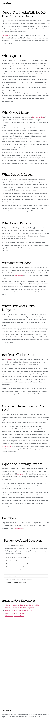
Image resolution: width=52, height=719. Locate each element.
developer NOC (6, 446)
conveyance (18, 528)
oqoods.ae (6, 3)
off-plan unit (7, 359)
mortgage (20, 474)
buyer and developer (38, 117)
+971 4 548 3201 (8, 718)
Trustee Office (18, 275)
